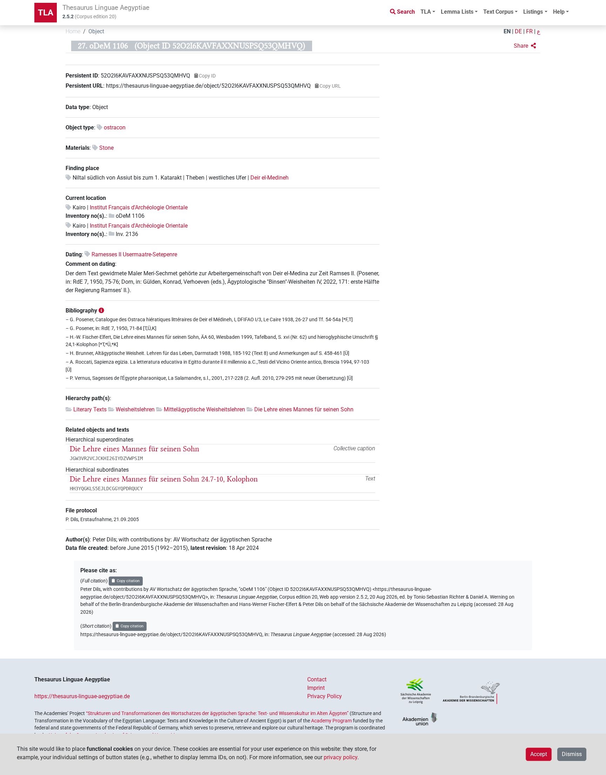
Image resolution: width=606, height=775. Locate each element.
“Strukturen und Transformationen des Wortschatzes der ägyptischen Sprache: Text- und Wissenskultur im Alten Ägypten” (217, 713)
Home (73, 31)
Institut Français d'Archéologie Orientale (139, 207)
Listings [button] (533, 11)
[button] (524, 46)
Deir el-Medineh (269, 177)
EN (507, 31)
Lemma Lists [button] (457, 11)
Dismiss (572, 754)
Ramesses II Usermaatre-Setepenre (134, 254)
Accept (538, 754)
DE (518, 31)
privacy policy (340, 757)
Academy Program (331, 720)
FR (529, 31)
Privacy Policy (324, 696)
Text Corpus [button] (498, 11)
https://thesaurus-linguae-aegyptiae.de (82, 696)
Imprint (316, 688)
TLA (45, 13)
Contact (316, 679)
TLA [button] (425, 11)
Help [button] (559, 11)
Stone (106, 147)
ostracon (115, 127)
